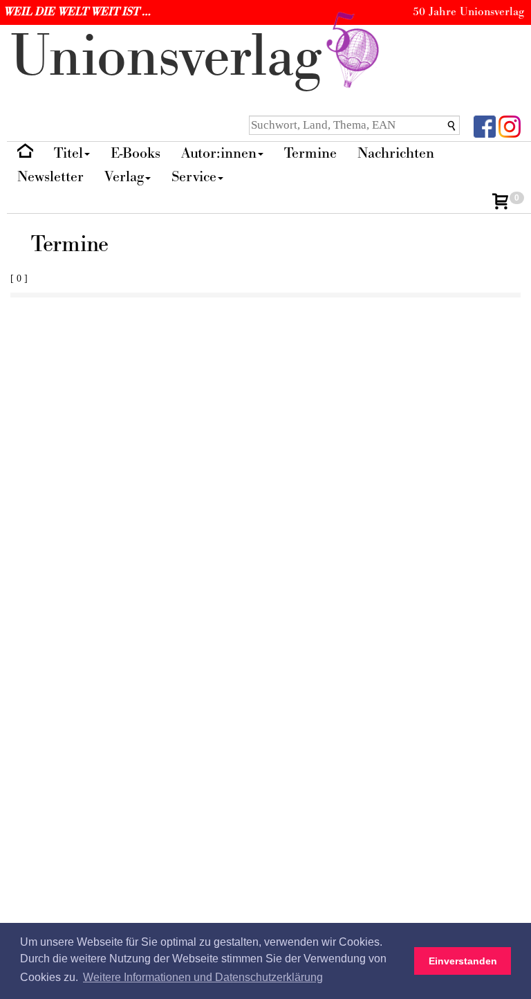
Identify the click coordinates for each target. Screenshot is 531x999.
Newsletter (50, 176)
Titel (68, 153)
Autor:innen (219, 153)
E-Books (135, 153)
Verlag (124, 176)
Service (193, 176)
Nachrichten (395, 153)
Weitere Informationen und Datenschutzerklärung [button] (203, 977)
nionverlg (173, 57)
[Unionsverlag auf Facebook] (485, 125)
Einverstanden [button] (463, 960)
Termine (310, 153)
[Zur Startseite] (25, 154)
